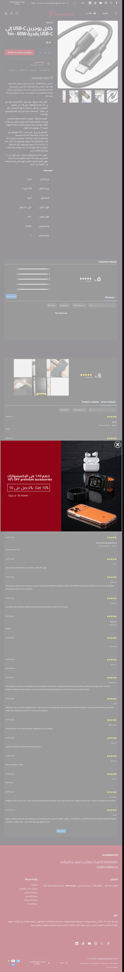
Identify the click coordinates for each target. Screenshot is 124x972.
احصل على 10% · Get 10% (28, 487)
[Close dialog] (118, 445)
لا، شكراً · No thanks (18, 495)
